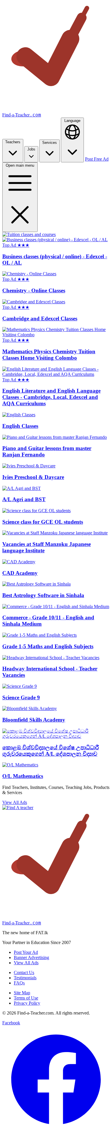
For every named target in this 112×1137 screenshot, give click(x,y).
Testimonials (25, 977)
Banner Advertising (31, 957)
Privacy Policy (27, 1003)
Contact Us (24, 972)
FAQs (19, 982)
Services (49, 142)
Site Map (22, 992)
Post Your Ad (26, 952)
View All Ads (14, 802)
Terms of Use (26, 997)
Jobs (31, 149)
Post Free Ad (97, 159)
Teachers (12, 142)
